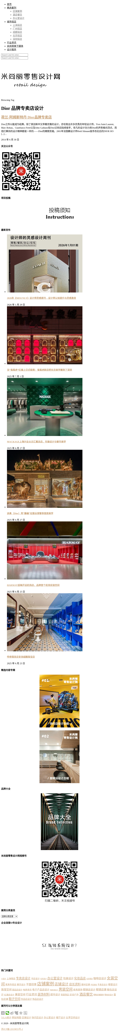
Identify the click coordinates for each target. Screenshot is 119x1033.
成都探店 (17, 32)
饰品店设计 (37, 999)
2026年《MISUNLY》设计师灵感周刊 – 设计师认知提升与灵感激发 (41, 298)
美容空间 (20, 994)
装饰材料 (44, 994)
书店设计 (35, 978)
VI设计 (3, 979)
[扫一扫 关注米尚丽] (21, 191)
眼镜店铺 (101, 989)
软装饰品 (65, 995)
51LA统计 (6, 1017)
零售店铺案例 (98, 995)
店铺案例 (17, 11)
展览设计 (21, 984)
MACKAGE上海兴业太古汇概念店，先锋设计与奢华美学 (36, 441)
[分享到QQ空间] (21, 1013)
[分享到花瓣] (16, 1013)
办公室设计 (18, 18)
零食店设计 (108, 995)
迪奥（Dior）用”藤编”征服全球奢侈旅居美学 (30, 513)
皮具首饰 (77, 989)
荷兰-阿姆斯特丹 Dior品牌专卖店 (26, 117)
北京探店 (17, 35)
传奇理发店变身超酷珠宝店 (21, 657)
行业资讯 (11, 42)
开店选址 (94, 985)
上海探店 (17, 25)
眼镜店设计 (89, 989)
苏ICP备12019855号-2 (12, 1029)
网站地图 (16, 1017)
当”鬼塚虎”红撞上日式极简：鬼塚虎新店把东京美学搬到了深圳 (39, 370)
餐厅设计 (60, 1017)
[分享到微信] (7, 1013)
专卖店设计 (23, 978)
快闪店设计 (37, 1017)
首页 (9, 4)
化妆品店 (80, 978)
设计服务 (11, 49)
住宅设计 (43, 979)
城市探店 (11, 21)
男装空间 (66, 989)
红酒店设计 (9, 995)
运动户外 (74, 994)
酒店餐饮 (17, 14)
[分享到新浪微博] (12, 1013)
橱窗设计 (113, 984)
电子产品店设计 (40, 989)
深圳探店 (17, 39)
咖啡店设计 (99, 978)
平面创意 (31, 984)
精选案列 (11, 8)
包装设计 (68, 978)
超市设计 (55, 994)
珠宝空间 (6, 989)
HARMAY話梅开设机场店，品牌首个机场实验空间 (33, 585)
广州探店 (17, 28)
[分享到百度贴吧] (25, 1013)
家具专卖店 (10, 984)
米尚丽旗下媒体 (15, 46)
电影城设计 (54, 990)
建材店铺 (85, 984)
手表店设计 (103, 985)
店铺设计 (61, 984)
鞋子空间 (14, 999)
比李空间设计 (73, 1017)
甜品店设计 (17, 990)
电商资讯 (27, 990)
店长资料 (75, 984)
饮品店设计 (26, 999)
